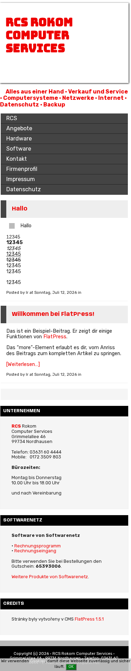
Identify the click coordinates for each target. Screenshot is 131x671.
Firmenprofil (21, 169)
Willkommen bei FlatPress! (53, 314)
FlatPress (54, 337)
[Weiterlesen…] (23, 364)
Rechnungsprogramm (37, 545)
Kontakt (16, 158)
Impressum (20, 179)
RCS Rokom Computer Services (39, 35)
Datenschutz (23, 189)
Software (18, 148)
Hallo (19, 209)
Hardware (19, 138)
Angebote (19, 128)
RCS (11, 118)
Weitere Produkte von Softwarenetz (50, 576)
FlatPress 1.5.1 (89, 619)
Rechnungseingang (35, 550)
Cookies (37, 661)
